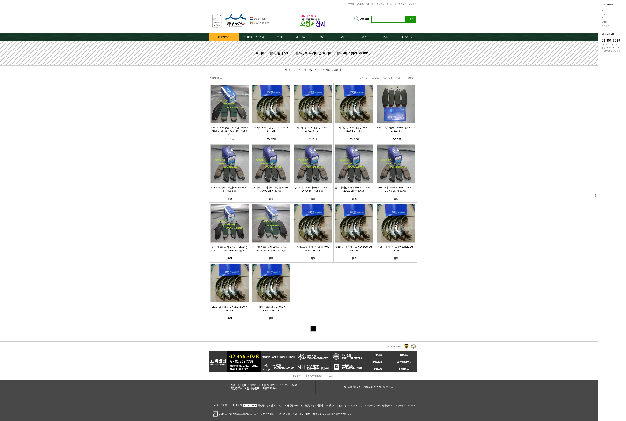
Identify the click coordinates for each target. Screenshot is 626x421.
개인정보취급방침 (314, 376)
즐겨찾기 (402, 4)
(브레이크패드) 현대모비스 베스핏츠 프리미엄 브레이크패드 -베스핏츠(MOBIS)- (313, 53)
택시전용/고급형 (332, 69)
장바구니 (370, 4)
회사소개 (413, 4)
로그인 (351, 4)
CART (604, 22)
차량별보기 (224, 37)
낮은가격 (363, 78)
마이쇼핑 (605, 26)
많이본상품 (388, 78)
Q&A (604, 14)
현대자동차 (291, 69)
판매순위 (400, 78)
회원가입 (360, 4)
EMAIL (330, 376)
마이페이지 (391, 4)
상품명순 (412, 78)
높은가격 (375, 78)
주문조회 (380, 4)
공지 (603, 11)
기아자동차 (310, 69)
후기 (603, 18)
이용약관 (297, 376)
